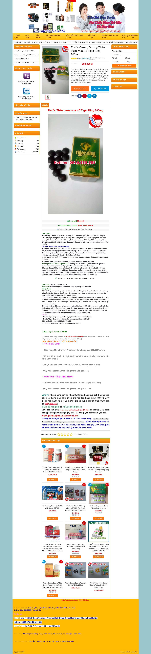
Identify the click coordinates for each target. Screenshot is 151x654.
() (132, 35)
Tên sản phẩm (117, 51)
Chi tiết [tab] (45, 105)
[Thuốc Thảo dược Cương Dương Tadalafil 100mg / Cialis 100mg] (98, 570)
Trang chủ (17, 36)
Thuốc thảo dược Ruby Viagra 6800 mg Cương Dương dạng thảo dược (98, 470)
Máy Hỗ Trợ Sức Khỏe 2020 (24, 51)
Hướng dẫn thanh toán (110, 36)
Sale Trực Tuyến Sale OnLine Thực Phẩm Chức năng (26, 118)
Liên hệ (134, 36)
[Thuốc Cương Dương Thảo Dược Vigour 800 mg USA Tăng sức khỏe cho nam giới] (52, 570)
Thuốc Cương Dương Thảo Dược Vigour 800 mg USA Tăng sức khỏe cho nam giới (52, 585)
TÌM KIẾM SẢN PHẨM (124, 66)
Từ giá (114, 58)
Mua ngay (52, 480)
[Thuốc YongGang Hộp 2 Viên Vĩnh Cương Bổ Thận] (52, 493)
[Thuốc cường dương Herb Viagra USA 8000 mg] (98, 493)
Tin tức (123, 36)
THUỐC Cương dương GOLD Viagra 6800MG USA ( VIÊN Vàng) (75, 470)
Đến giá (127, 58)
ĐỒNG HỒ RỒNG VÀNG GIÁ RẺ (74, 36)
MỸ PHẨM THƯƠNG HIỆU (24, 63)
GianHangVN (133, 652)
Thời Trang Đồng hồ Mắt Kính (25, 55)
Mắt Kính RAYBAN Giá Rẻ (53, 36)
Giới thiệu (27, 36)
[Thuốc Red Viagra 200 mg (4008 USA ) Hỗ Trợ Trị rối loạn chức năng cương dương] (75, 493)
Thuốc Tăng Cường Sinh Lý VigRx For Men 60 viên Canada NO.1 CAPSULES (52, 470)
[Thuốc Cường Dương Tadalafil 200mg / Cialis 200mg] (75, 570)
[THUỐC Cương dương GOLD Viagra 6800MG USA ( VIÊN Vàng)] (75, 454)
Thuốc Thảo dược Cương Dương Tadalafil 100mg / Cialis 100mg (99, 585)
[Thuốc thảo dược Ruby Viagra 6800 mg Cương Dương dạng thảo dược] (98, 454)
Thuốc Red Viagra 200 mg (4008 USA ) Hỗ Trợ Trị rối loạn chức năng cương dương (75, 508)
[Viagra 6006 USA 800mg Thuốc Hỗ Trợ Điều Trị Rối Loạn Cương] (75, 531)
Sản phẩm (38, 36)
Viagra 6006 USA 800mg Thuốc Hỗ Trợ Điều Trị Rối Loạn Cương (75, 546)
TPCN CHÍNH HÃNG (22, 59)
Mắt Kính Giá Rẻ (91, 36)
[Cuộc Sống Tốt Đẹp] (75, 16)
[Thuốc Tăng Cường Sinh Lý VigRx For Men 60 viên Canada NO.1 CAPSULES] (52, 454)
